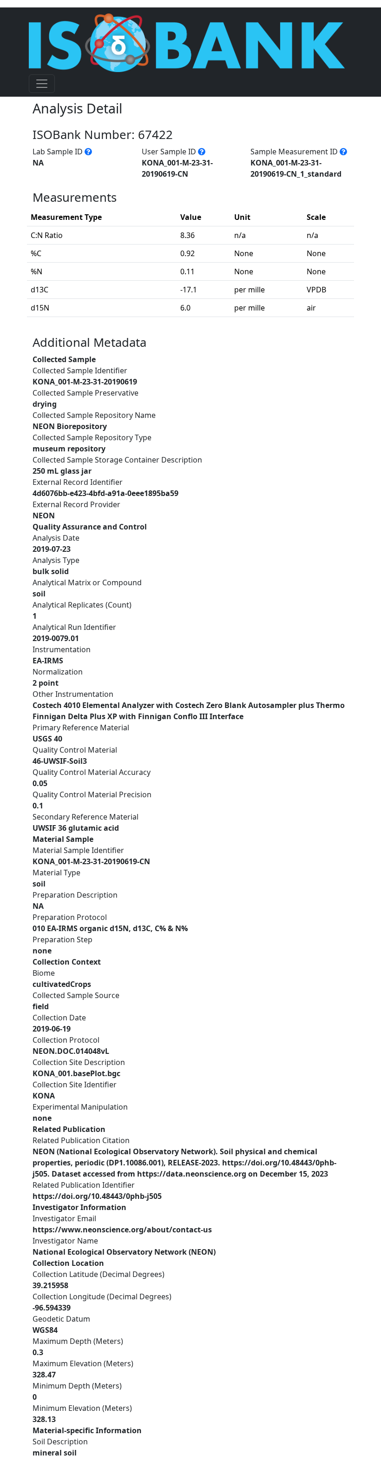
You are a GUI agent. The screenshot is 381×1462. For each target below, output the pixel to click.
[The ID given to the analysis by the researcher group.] (201, 151)
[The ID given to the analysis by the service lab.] (88, 151)
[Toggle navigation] (42, 83)
